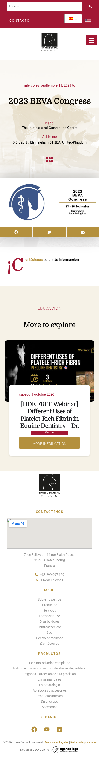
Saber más (49, 443)
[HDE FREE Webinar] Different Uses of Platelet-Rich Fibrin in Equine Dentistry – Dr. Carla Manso (49, 418)
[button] (16, 232)
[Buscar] (44, 6)
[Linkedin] (59, 729)
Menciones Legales (56, 742)
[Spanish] (71, 18)
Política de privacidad (83, 742)
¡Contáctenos (34, 260)
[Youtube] (46, 729)
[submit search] (91, 6)
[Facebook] (34, 729)
